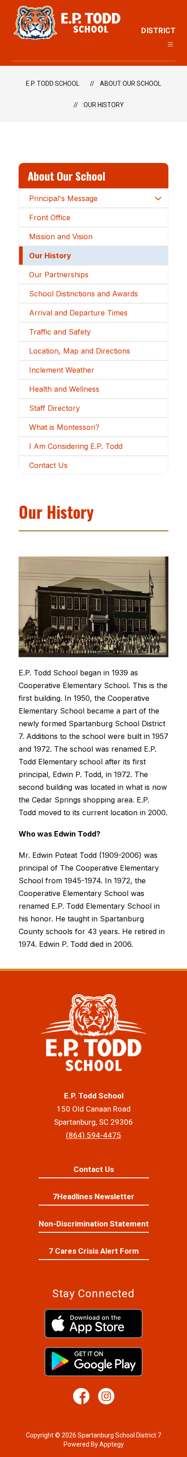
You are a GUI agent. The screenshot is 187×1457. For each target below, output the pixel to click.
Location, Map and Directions (79, 350)
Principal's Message (63, 198)
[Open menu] (170, 44)
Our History (104, 104)
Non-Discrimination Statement (94, 1223)
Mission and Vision (61, 236)
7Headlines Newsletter (93, 1196)
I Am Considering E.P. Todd (76, 446)
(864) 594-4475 (93, 1135)
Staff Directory (54, 408)
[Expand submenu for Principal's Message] (158, 198)
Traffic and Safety (60, 331)
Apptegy (111, 1444)
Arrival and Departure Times (78, 312)
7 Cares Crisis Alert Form (94, 1250)
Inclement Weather (61, 369)
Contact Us (48, 465)
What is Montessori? (64, 427)
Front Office (49, 217)
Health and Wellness (64, 389)
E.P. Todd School (52, 83)
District (158, 30)
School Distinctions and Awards (83, 293)
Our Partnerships (59, 274)
